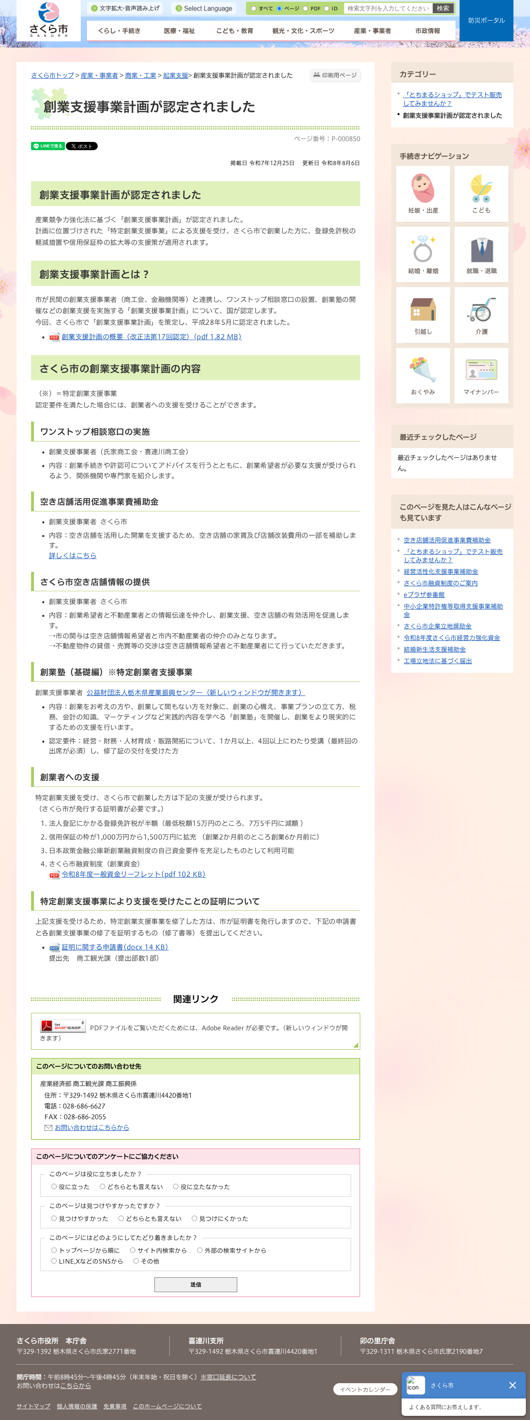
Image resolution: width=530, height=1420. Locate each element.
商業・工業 (140, 75)
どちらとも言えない (135, 1187)
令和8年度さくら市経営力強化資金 (452, 638)
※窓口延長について (228, 1377)
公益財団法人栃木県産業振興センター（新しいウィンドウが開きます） (196, 692)
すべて (266, 8)
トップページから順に (89, 1250)
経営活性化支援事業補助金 (441, 571)
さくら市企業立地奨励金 (438, 626)
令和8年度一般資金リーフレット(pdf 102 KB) (134, 874)
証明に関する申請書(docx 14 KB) (115, 947)
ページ (291, 8)
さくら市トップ (52, 75)
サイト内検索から (162, 1250)
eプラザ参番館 (424, 595)
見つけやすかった (83, 1219)
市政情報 (427, 31)
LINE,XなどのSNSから (91, 1261)
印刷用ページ (339, 75)
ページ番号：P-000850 (327, 138)
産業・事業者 (372, 31)
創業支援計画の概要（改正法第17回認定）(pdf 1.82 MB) (152, 336)
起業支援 (175, 75)
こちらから (75, 1385)
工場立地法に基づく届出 (438, 661)
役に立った (74, 1187)
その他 (150, 1261)
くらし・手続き (119, 31)
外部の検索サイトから (236, 1250)
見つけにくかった (223, 1219)
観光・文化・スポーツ (303, 31)
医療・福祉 (179, 31)
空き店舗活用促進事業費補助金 (447, 540)
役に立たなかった (205, 1187)
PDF (315, 8)
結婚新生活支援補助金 (435, 649)
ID (334, 8)
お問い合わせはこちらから (92, 1127)
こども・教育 (234, 31)
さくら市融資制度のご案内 (441, 583)
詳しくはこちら (72, 555)
